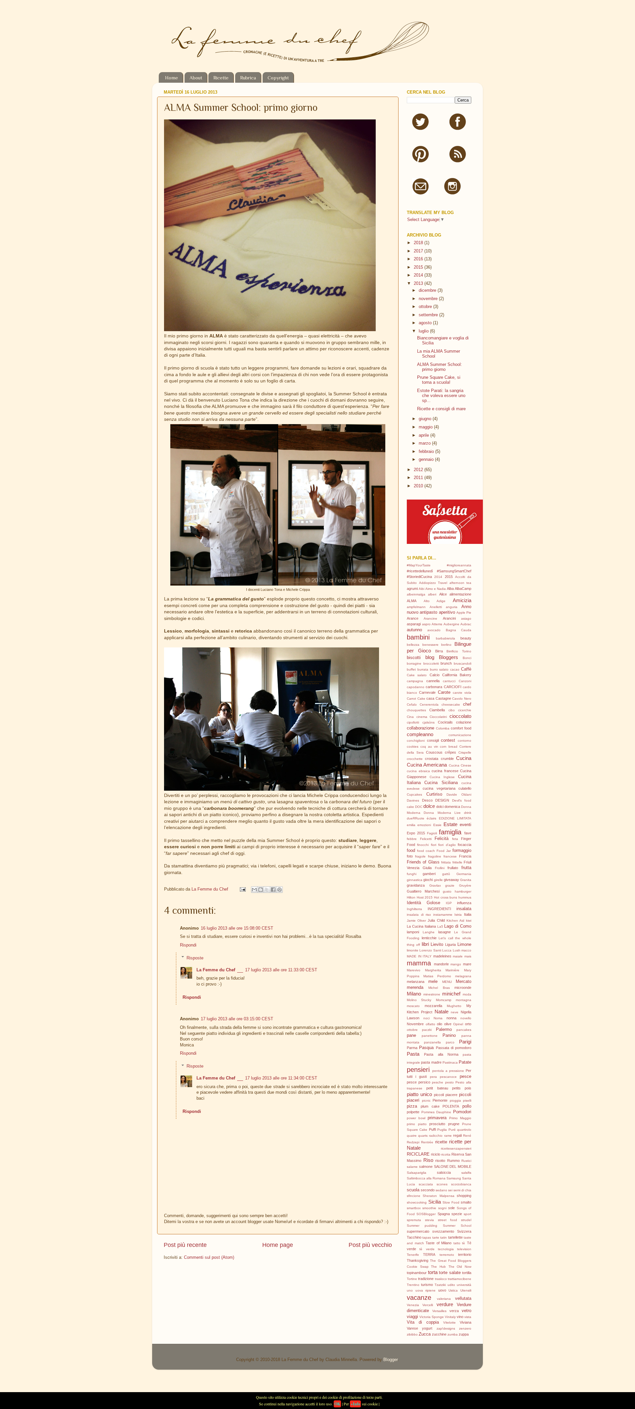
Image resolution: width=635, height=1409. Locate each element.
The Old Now (459, 1266)
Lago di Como (457, 926)
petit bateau (437, 1088)
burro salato (439, 669)
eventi (465, 824)
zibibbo (412, 1334)
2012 (419, 469)
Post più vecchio (370, 1245)
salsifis (466, 1172)
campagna (415, 681)
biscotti (414, 657)
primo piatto (417, 1124)
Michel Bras (438, 988)
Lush (456, 950)
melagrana (463, 976)
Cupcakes (414, 794)
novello (465, 1018)
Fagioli (432, 833)
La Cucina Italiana (421, 926)
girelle (438, 880)
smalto (466, 1202)
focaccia (464, 845)
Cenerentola (429, 704)
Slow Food (451, 1202)
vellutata (463, 1298)
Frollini (439, 868)
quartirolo (464, 1129)
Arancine (430, 618)
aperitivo (447, 612)
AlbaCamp (463, 589)
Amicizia (462, 600)
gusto (447, 891)
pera (433, 1077)
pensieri (418, 1069)
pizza (412, 1106)
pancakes (463, 1030)
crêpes (450, 752)
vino (460, 1317)
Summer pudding (422, 1225)
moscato (413, 1006)
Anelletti (436, 607)
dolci (440, 807)
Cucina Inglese (442, 777)
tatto (456, 1243)
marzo (425, 443)
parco (450, 1042)
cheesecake (451, 704)
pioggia (455, 1100)
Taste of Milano (438, 1243)
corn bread (448, 746)
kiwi (468, 920)
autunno (414, 630)
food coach (426, 851)
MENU (447, 982)
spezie (456, 1214)
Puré (452, 1129)
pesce (465, 1076)
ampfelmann (416, 607)
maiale (458, 956)
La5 (440, 926)
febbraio (427, 451)
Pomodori (462, 1112)
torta (433, 1272)
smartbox (414, 1208)
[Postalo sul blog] (260, 889)
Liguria (450, 945)
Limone (464, 944)
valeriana (444, 1298)
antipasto (428, 612)
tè (463, 1243)
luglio (424, 331)
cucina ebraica (418, 771)
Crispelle (464, 752)
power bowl (416, 1118)
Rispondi (188, 945)
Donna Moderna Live (442, 813)
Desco (427, 800)
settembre (429, 315)
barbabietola (445, 638)
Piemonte (440, 1100)
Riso (428, 1160)
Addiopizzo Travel (433, 583)
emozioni (424, 825)
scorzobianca (461, 1184)
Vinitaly (450, 1317)
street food (447, 1220)
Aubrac (465, 624)
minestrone (431, 994)
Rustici (466, 1161)
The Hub (438, 1266)
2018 (419, 243)
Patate (465, 1062)
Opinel (458, 1024)
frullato (452, 868)
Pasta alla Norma (441, 1054)
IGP (449, 903)
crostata (431, 759)
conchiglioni (416, 740)
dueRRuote (415, 818)
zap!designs (446, 1328)
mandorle (441, 964)
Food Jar (444, 851)
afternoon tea (460, 583)
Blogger (390, 1359)
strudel (466, 1220)
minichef (451, 993)
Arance (412, 618)
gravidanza (416, 885)
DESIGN (442, 800)
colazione (463, 722)
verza (454, 1311)
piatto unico (419, 1094)
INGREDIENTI (439, 909)
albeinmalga (416, 594)
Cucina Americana (427, 765)
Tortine (412, 1279)
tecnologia (446, 1249)
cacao (454, 669)
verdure (445, 1304)
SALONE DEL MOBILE (453, 1166)
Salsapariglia (416, 1172)
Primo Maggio (460, 1118)
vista (467, 1317)
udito (451, 1285)
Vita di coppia (423, 1322)
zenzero (465, 1328)
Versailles (439, 1311)
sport (467, 1214)
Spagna (444, 1214)
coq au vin (429, 746)
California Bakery (456, 675)
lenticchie (429, 938)
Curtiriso (434, 794)
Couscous (434, 752)
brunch (446, 663)
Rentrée (427, 1142)
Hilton (411, 897)
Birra (439, 651)
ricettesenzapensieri (456, 1148)
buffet (411, 669)
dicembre (428, 290)
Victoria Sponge (431, 1317)
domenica (452, 807)
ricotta (445, 1154)
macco (466, 950)
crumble (447, 759)
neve (454, 1012)
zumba (452, 1334)
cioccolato (460, 716)
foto (410, 856)
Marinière (452, 970)
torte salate (450, 1272)
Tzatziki (440, 1285)
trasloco (441, 1279)
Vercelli (427, 1305)
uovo (442, 1290)
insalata (463, 908)
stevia (429, 1220)
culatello (464, 788)
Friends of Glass (423, 862)
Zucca (425, 1334)
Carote (444, 692)
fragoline (434, 856)
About (196, 77)
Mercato (463, 981)
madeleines (442, 956)
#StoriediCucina (419, 577)
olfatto (430, 1024)
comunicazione (459, 735)
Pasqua (426, 1047)
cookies (412, 746)
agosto (426, 323)
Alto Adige (434, 601)
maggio (426, 427)
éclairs (431, 818)
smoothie (429, 1208)
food (411, 850)
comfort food (461, 728)
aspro (426, 624)
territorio (464, 1254)
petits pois (461, 1088)
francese (450, 856)
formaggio (461, 850)
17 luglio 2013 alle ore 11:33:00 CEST (281, 970)
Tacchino (414, 1237)
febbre (412, 839)
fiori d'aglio (446, 845)
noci (426, 1018)
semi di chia (462, 1190)
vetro (466, 1310)
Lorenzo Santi (430, 950)
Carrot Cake (416, 698)
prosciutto (437, 1124)
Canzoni (465, 681)
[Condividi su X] (267, 889)
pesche (437, 1082)
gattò (446, 874)
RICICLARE (418, 1154)
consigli (433, 740)
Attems (437, 624)
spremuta (414, 1220)
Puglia (442, 1129)
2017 (419, 251)
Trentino (413, 1285)
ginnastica (414, 880)
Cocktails (445, 722)
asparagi (414, 624)
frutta (466, 867)
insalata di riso (419, 914)
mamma (419, 963)
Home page (277, 1245)
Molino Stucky (419, 1000)
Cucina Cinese (460, 765)
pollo (466, 1106)
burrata (422, 669)
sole (451, 1208)
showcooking (417, 1202)
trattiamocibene (459, 1279)
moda (467, 994)
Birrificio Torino (458, 651)
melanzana (415, 982)
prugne (453, 1124)
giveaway (451, 880)
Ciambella (437, 710)
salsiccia (444, 1172)
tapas (426, 1237)
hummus (464, 897)
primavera (437, 1118)
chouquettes (416, 710)
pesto (449, 1082)
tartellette (455, 1237)
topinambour (417, 1273)
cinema (421, 717)
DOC (418, 807)
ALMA (411, 601)
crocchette (415, 759)
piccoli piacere (445, 1095)
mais (467, 956)
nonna (451, 1018)
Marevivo (413, 970)
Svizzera (464, 1231)
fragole (420, 856)
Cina (410, 717)
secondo (428, 1190)
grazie (449, 885)
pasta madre (431, 1062)
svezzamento (443, 1231)
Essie (437, 825)
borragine (414, 663)
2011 (419, 477)
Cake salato (417, 675)
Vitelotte (449, 1322)
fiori (433, 845)
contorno (464, 740)
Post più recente (185, 1245)
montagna (463, 1000)
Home (171, 77)
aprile (424, 435)
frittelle (457, 862)
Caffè (466, 669)
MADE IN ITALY (419, 956)
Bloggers (448, 657)
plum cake (430, 1106)
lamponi (413, 932)
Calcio (435, 675)
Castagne (443, 698)
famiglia (450, 832)
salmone (426, 1166)
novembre (429, 298)
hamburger (463, 891)
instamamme (442, 914)
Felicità (441, 838)
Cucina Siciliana (440, 782)
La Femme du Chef (210, 889)
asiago (466, 618)
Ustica (453, 1290)
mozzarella (433, 1006)
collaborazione (420, 728)
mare (467, 964)
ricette (441, 1142)
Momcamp (443, 1000)
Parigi (465, 1041)
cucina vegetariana (439, 788)
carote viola (462, 692)
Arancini (449, 618)
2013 (419, 283)
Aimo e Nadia (435, 589)
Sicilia (434, 1202)
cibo (451, 710)
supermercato (418, 1231)
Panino (449, 1035)
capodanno (415, 687)
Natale (441, 1011)
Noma (438, 1018)
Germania (463, 874)
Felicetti (426, 839)
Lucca (446, 950)
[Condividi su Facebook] (273, 889)
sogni (442, 1208)
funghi (411, 874)
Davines (413, 800)
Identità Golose (423, 903)
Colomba (442, 728)
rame (448, 1135)
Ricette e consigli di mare (441, 409)
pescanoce (448, 1077)
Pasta (413, 1054)
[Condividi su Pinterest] (279, 889)
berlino (446, 644)
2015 (419, 267)
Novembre (415, 1024)
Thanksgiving (417, 1260)
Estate (450, 824)
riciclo (435, 1154)
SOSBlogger (426, 1214)
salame (412, 1166)
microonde (462, 988)
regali (457, 1135)
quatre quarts (417, 1135)
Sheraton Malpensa (438, 1196)
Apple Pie (463, 612)
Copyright (278, 77)
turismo (427, 1285)
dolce (429, 806)
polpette (413, 1112)
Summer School (457, 1225)
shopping (464, 1196)
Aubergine (451, 624)
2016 (419, 259)
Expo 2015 (416, 833)
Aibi (421, 589)
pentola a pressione (448, 1071)
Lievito (437, 944)
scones (442, 1184)
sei (450, 1190)
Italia (467, 914)
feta (455, 839)
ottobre (426, 306)
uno (410, 1290)
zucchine (439, 1334)
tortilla (466, 1273)
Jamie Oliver (416, 920)
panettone (430, 1035)
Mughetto (454, 1006)
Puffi (432, 1129)
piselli (467, 1100)
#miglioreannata (459, 565)
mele (433, 981)
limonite (412, 950)
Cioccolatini (438, 717)
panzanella (432, 1042)
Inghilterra (414, 909)
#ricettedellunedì (420, 571)
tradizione (426, 1279)
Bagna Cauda (458, 630)
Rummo (453, 1161)
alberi (432, 594)
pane (411, 1035)
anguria (451, 607)
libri (425, 944)
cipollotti (413, 722)
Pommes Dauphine (436, 1112)
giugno (426, 419)
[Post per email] (242, 889)
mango (455, 964)
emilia (411, 825)
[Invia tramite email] (254, 889)
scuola (413, 1190)
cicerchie (464, 710)
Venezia (413, 1305)
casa (430, 698)
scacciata (426, 1184)
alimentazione (460, 594)
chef (467, 704)
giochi (428, 880)
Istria (458, 914)
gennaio (427, 459)
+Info (355, 1404)
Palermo (444, 1029)
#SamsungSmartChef (454, 571)
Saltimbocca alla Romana (426, 1178)
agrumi (412, 589)
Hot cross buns (445, 897)
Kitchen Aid (455, 920)
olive (447, 1024)
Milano (414, 993)
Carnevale (427, 692)
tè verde (426, 1249)
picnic (426, 1100)
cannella (433, 681)
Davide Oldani (458, 794)
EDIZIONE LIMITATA (455, 818)
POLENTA (451, 1106)
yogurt (427, 1328)
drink (467, 813)
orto (468, 1024)
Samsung (453, 1178)
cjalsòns (428, 722)
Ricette (221, 77)
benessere (430, 644)
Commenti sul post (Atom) (209, 1257)
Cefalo (412, 704)
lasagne (444, 932)
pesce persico (418, 1082)
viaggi (412, 1316)
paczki (427, 1030)
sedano (441, 1190)
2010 (419, 486)
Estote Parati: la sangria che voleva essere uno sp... (441, 395)
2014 (419, 275)
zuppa (464, 1334)
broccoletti (431, 663)
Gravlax (435, 885)
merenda (415, 987)
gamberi (429, 874)
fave (467, 833)
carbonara (434, 687)
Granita (465, 880)
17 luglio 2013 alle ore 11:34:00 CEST (281, 1078)
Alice (443, 594)
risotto (440, 1161)
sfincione (413, 1196)
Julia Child (436, 920)
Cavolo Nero (461, 698)
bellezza (413, 644)
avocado (434, 630)
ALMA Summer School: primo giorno (439, 367)
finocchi (423, 845)
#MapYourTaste (419, 565)
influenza (464, 903)
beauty (465, 638)
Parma (412, 1048)
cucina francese (445, 771)
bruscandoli (462, 663)
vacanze (419, 1297)
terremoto (447, 1254)
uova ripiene (425, 1290)
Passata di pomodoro (454, 1048)
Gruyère (465, 885)
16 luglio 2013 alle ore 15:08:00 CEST (237, 928)
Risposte (195, 957)
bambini (418, 637)
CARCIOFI (452, 687)
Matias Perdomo (437, 976)
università (464, 1285)
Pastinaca (450, 1062)
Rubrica (248, 77)
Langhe (429, 932)
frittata (446, 862)
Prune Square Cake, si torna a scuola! (438, 380)
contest (448, 740)
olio (439, 1024)
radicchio (436, 1135)
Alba (450, 589)
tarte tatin (439, 1237)
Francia (465, 856)
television (464, 1249)
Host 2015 (425, 897)
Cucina (463, 758)
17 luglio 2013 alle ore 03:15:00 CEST (237, 1019)
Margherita (433, 970)
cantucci (449, 681)
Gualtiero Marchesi (423, 891)
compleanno (420, 734)
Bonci (467, 658)
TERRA (429, 1254)
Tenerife (413, 1254)
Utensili (465, 1290)
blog (429, 657)
